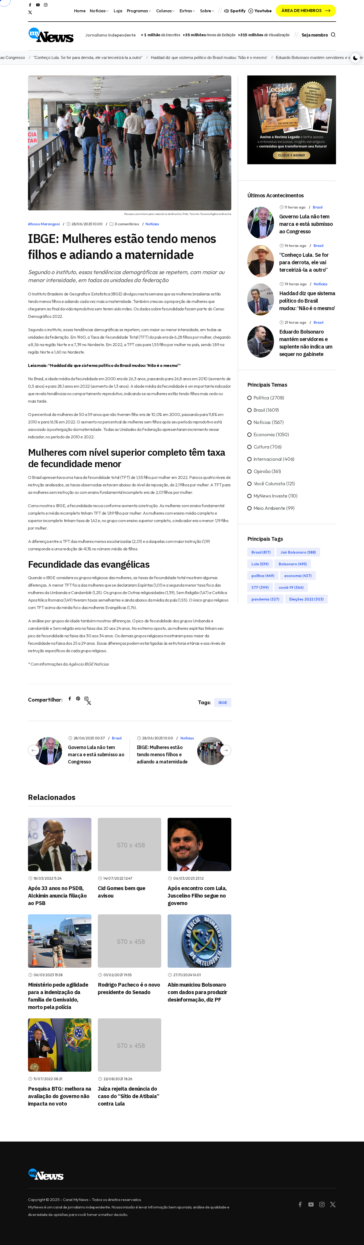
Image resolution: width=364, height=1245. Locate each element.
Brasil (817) (261, 552)
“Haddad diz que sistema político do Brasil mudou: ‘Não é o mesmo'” (114, 365)
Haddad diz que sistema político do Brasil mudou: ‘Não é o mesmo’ (307, 301)
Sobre (205, 10)
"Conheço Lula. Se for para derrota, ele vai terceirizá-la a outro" (71, 57)
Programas (137, 10)
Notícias (97, 10)
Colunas (164, 10)
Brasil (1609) (266, 410)
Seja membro (315, 35)
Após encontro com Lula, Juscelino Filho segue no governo (197, 895)
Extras (186, 10)
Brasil (116, 738)
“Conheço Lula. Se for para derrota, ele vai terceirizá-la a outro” (304, 262)
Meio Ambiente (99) (274, 508)
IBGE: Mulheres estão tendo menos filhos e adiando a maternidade (162, 754)
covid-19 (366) (291, 587)
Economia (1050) (271, 434)
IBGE (223, 702)
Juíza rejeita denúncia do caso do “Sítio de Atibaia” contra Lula (128, 1096)
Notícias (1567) (269, 422)
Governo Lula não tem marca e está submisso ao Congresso (96, 754)
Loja (118, 10)
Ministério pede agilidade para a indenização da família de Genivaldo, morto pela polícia (58, 996)
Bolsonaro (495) (293, 564)
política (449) (263, 575)
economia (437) (298, 575)
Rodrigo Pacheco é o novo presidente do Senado (129, 988)
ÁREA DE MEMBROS (301, 10)
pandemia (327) (265, 599)
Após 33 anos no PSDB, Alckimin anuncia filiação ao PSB (57, 895)
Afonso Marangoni (44, 224)
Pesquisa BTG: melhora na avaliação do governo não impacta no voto (59, 1096)
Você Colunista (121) (274, 484)
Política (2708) (269, 398)
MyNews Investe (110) (275, 496)
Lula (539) (260, 564)
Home (80, 10)
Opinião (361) (267, 471)
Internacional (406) (274, 459)
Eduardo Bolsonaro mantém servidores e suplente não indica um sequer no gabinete (306, 343)
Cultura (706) (268, 447)
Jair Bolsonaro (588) (298, 552)
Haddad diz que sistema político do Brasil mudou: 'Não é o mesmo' (193, 57)
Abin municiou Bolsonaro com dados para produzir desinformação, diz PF (197, 992)
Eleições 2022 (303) (306, 599)
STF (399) (260, 587)
